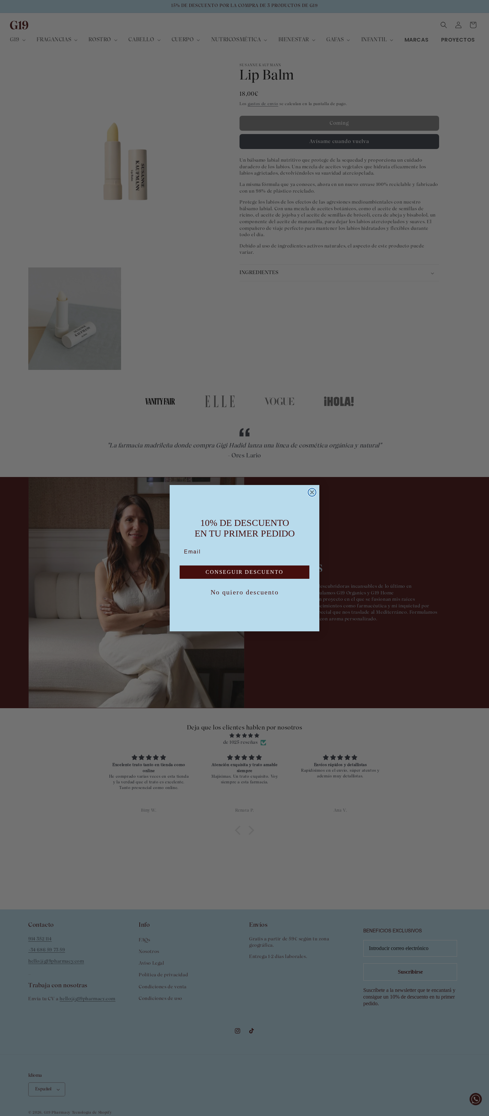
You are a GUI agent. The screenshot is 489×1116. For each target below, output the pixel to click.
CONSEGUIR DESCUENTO (244, 572)
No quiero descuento (245, 592)
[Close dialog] (312, 492)
